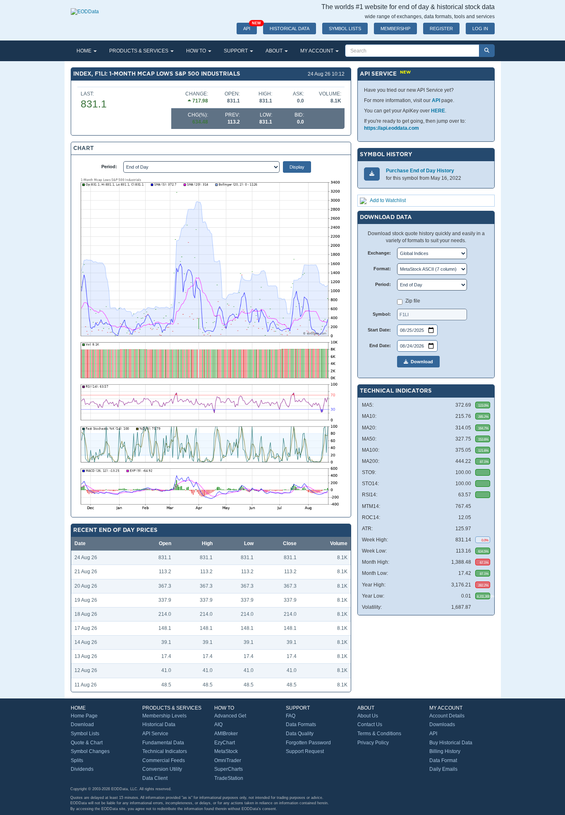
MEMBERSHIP (395, 28)
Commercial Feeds (163, 760)
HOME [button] (85, 51)
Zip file (412, 301)
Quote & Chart (87, 743)
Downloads (442, 724)
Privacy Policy (373, 743)
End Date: (380, 345)
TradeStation (228, 778)
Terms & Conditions (379, 733)
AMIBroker (226, 733)
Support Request (305, 751)
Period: (109, 166)
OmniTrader (227, 760)
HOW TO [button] (196, 51)
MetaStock (226, 751)
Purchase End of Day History (420, 171)
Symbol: (382, 314)
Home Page (84, 716)
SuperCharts (228, 769)
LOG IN (480, 28)
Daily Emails (443, 769)
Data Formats (301, 724)
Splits (77, 760)
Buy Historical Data (450, 743)
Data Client (155, 778)
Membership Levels (164, 716)
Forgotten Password (308, 743)
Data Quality (300, 733)
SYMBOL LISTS (345, 28)
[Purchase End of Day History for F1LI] (372, 173)
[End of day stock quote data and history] (85, 7)
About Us (367, 716)
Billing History (444, 751)
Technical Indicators (164, 751)
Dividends (82, 769)
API (250, 27)
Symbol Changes (90, 751)
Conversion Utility (162, 769)
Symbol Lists (85, 733)
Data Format (443, 760)
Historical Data (158, 724)
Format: (382, 268)
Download (420, 361)
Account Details (446, 716)
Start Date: (379, 329)
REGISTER (441, 28)
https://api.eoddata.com (391, 128)
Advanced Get (230, 716)
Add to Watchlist (388, 200)
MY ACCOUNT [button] (317, 51)
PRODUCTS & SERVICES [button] (139, 51)
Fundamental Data (163, 743)
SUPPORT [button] (236, 51)
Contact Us (369, 724)
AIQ (218, 724)
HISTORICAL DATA (289, 28)
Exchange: (379, 252)
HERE (438, 111)
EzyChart (224, 743)
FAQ (290, 716)
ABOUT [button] (275, 51)
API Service (155, 733)
